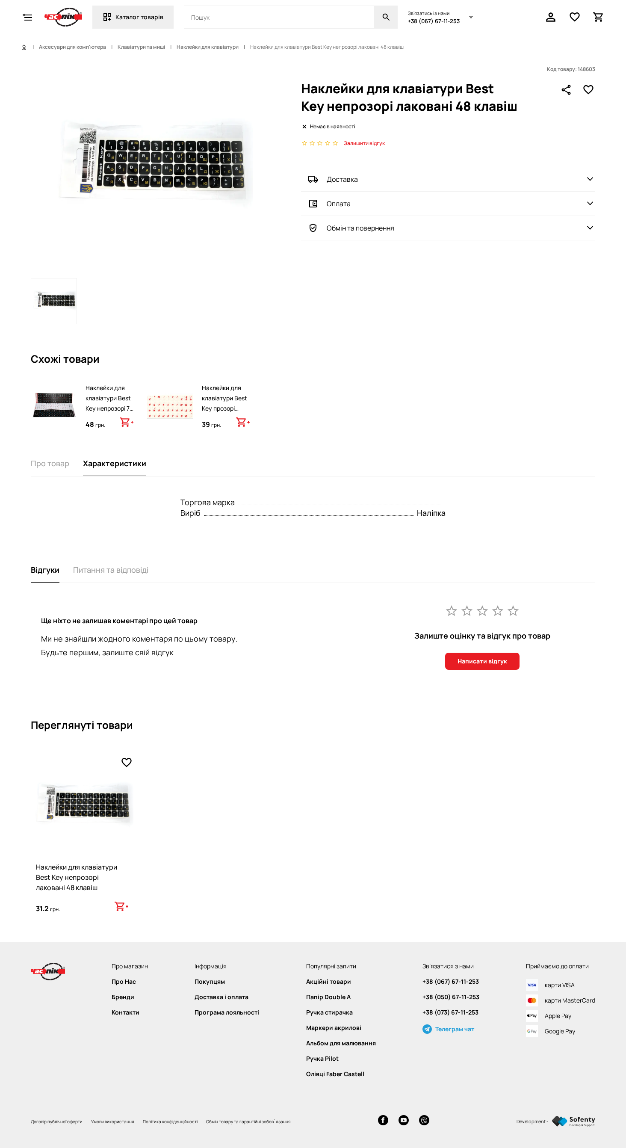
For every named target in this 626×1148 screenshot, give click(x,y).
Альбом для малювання (341, 1043)
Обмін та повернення (360, 228)
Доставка (342, 179)
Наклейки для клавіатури (208, 47)
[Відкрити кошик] (598, 17)
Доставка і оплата (221, 997)
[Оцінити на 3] (482, 610)
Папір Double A (328, 997)
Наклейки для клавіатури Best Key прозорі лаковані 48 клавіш (224, 408)
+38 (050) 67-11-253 (450, 997)
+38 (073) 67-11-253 (450, 1012)
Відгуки (45, 570)
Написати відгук (482, 661)
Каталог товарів (139, 17)
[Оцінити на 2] (467, 610)
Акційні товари (328, 981)
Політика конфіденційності (170, 1121)
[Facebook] (383, 1121)
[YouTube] (404, 1121)
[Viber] (424, 1121)
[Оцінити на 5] (513, 610)
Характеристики (114, 463)
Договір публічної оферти (57, 1121)
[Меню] (27, 17)
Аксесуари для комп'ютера (72, 47)
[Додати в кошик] (126, 422)
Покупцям (210, 981)
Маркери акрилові (333, 1027)
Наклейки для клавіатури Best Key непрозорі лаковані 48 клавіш (76, 877)
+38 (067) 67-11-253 (434, 21)
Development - (533, 1121)
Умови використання (112, 1121)
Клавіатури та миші (141, 47)
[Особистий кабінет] (551, 17)
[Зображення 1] (54, 301)
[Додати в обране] (588, 90)
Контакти (125, 1012)
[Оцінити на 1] (451, 610)
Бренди (123, 997)
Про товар (50, 463)
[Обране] (575, 17)
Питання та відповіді (110, 570)
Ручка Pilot (322, 1058)
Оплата (339, 203)
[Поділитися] (566, 90)
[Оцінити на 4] (498, 610)
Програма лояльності (227, 1012)
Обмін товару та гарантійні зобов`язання (248, 1121)
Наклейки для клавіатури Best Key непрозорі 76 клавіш (109, 403)
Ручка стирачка (329, 1012)
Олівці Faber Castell (335, 1074)
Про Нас (124, 981)
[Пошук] (386, 17)
